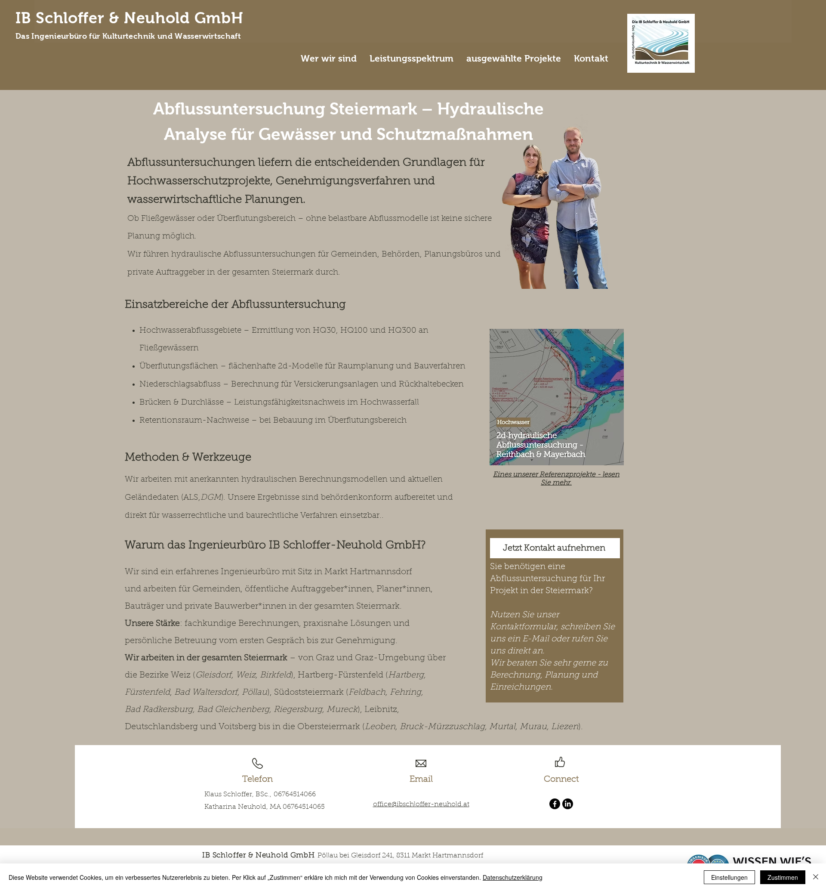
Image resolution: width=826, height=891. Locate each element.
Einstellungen (729, 877)
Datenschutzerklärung (512, 877)
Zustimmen (782, 877)
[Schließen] (816, 877)
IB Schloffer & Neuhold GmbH (129, 18)
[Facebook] (554, 803)
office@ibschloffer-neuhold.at (421, 804)
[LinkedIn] (567, 803)
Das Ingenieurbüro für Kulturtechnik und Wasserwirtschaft (128, 36)
